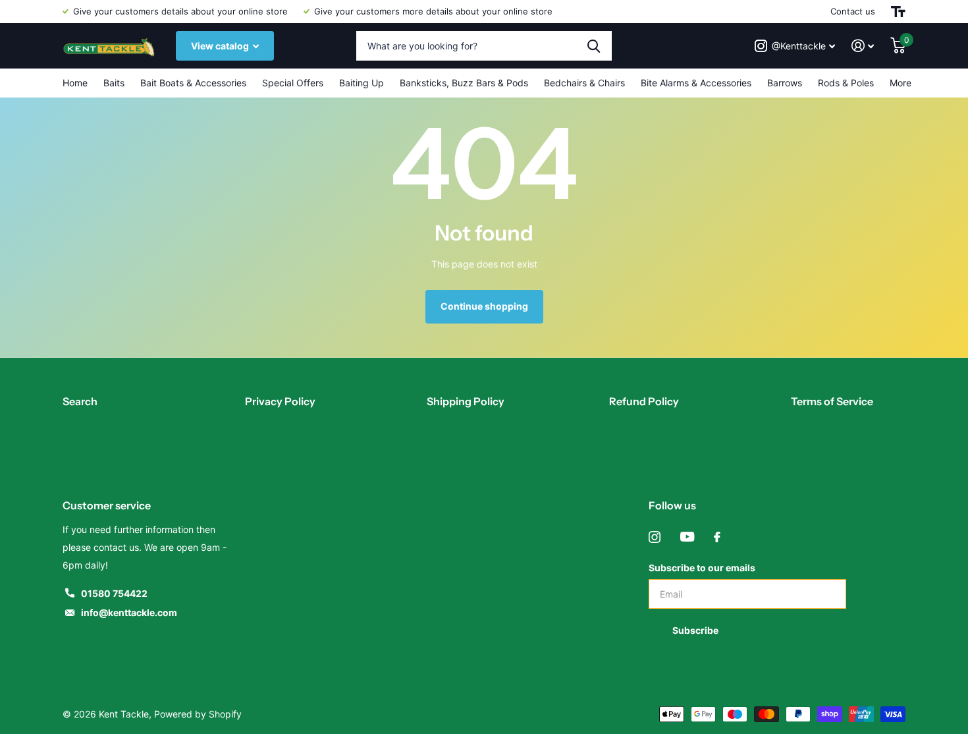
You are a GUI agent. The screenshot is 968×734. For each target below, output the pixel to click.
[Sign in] (862, 46)
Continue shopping (484, 306)
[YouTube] (687, 537)
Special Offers (292, 82)
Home (75, 82)
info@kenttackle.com (129, 612)
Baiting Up (361, 82)
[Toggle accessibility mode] (898, 11)
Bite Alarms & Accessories (696, 82)
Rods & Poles (846, 82)
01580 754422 (114, 593)
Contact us (852, 11)
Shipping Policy (465, 401)
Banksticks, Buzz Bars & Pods (464, 82)
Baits (113, 82)
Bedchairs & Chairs (584, 82)
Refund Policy (644, 401)
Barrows (784, 82)
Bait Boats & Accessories (193, 82)
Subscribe (696, 630)
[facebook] (717, 537)
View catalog (221, 45)
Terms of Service (832, 401)
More (900, 82)
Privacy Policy (280, 401)
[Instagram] (654, 537)
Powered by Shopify (198, 714)
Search (80, 401)
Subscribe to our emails (702, 567)
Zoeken (594, 46)
